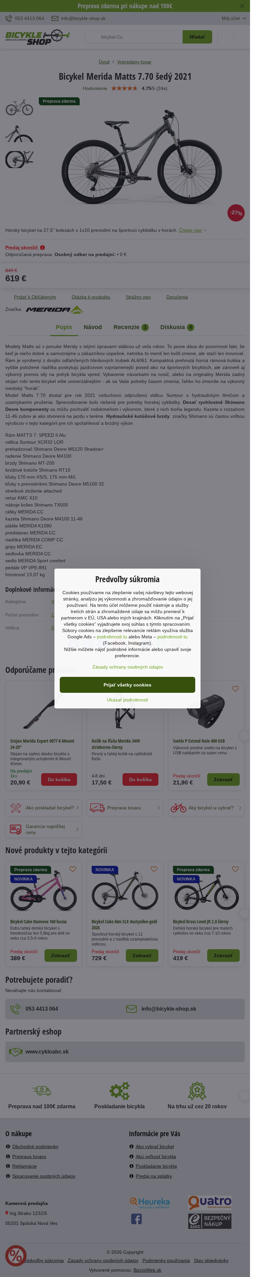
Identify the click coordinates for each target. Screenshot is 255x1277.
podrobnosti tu (112, 636)
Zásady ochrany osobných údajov (127, 667)
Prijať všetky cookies (127, 684)
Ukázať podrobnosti (127, 699)
